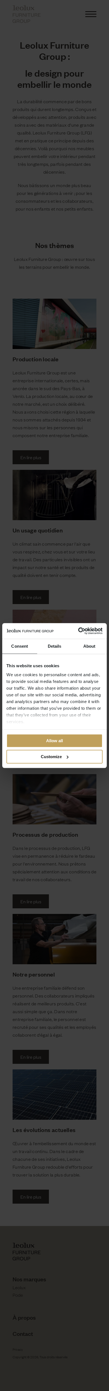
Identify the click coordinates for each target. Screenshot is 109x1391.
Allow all (54, 740)
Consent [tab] (19, 646)
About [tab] (89, 646)
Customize (51, 756)
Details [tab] (54, 646)
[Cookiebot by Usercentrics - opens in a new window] (78, 631)
